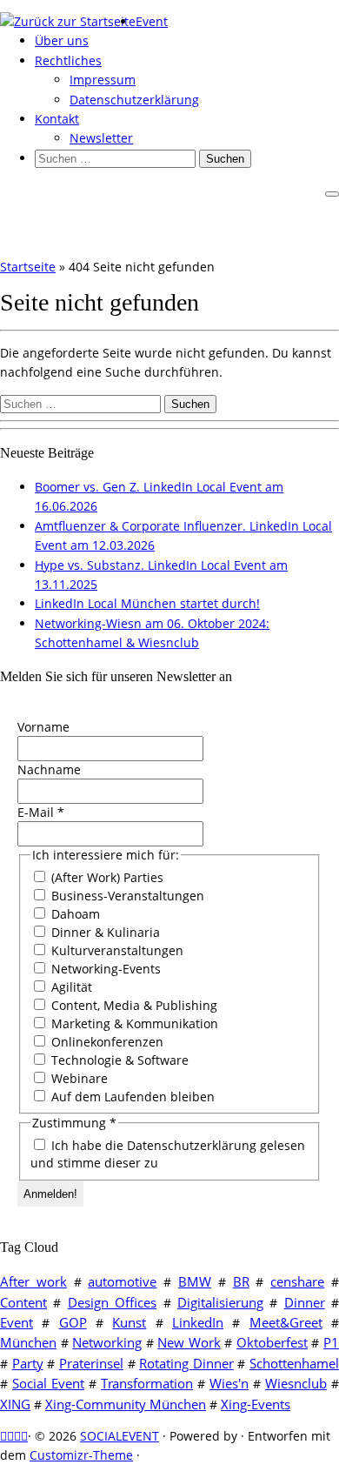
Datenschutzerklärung (134, 99)
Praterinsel (91, 1363)
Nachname (49, 769)
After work (33, 1281)
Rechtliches (68, 60)
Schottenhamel (294, 1363)
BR (241, 1281)
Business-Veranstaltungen (126, 895)
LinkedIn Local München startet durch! (147, 603)
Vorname (43, 727)
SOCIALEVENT (119, 1436)
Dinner (304, 1302)
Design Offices (112, 1302)
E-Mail (40, 812)
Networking (107, 1342)
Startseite (28, 266)
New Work (189, 1342)
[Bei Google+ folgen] (24, 1436)
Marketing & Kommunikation (133, 1023)
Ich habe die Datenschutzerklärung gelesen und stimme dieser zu (167, 1154)
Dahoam (74, 914)
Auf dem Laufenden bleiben (131, 1096)
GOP (73, 1322)
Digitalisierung (220, 1302)
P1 (331, 1342)
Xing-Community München (125, 1404)
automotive (122, 1281)
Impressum (103, 79)
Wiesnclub (296, 1383)
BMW (194, 1281)
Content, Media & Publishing (132, 1005)
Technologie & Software (118, 1060)
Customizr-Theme (81, 1455)
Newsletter (101, 138)
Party (27, 1363)
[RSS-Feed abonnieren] (3, 1436)
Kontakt (57, 118)
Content (23, 1302)
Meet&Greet (285, 1322)
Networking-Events (104, 968)
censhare (297, 1281)
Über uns (62, 40)
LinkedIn (197, 1322)
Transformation (147, 1383)
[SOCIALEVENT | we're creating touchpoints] (68, 21)
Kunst (129, 1322)
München (28, 1342)
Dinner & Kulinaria (104, 932)
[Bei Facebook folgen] (17, 1436)
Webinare (78, 1078)
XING (15, 1404)
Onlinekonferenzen (105, 1041)
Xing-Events (255, 1404)
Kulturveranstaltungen (115, 950)
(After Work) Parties (105, 877)
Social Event (48, 1383)
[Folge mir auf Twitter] (10, 1436)
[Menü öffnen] (332, 194)
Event (152, 21)
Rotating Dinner (186, 1363)
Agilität (70, 987)
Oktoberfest (272, 1342)
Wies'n (229, 1383)
